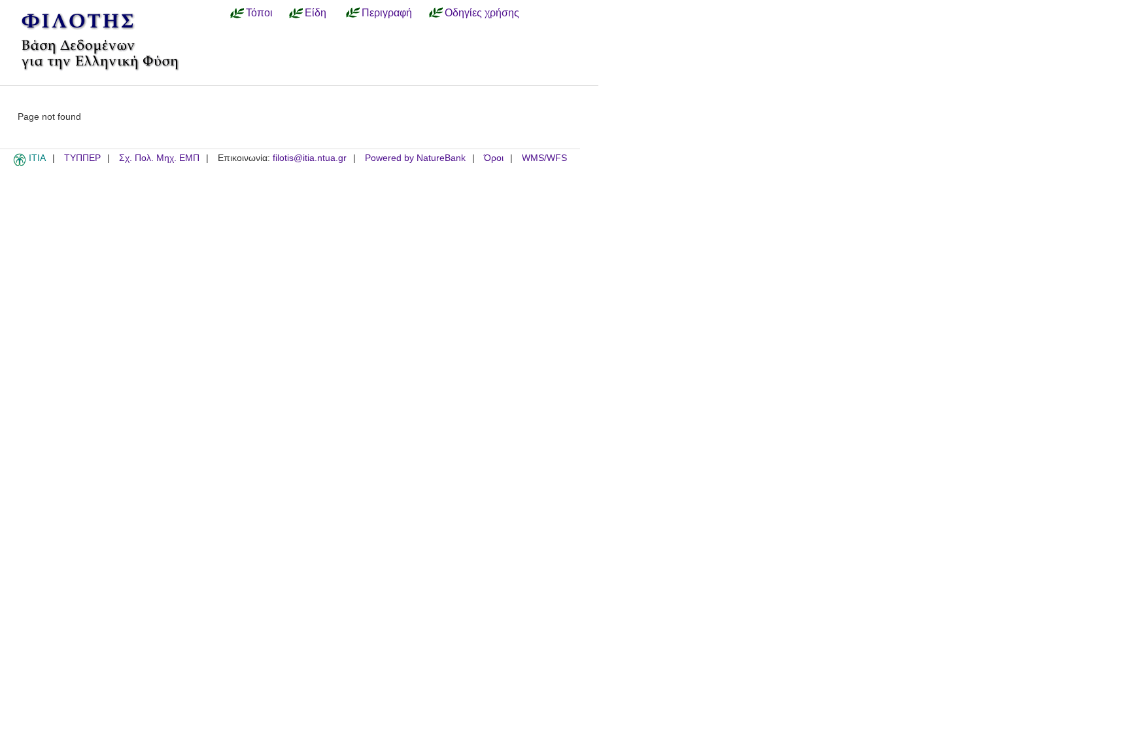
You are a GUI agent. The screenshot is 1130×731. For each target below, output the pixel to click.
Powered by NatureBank (415, 158)
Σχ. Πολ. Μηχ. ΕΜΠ (159, 158)
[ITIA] (19, 163)
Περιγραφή (387, 12)
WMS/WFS (544, 158)
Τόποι (259, 12)
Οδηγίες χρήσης (482, 12)
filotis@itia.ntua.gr (310, 158)
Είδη (315, 12)
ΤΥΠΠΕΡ (82, 158)
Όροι (494, 158)
